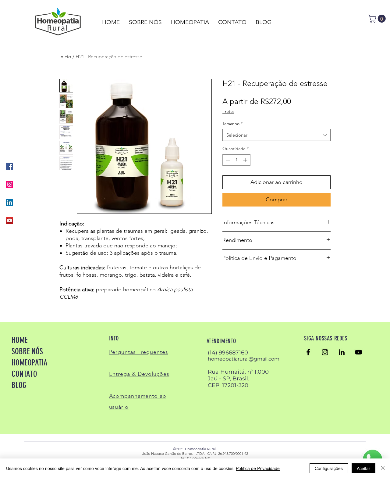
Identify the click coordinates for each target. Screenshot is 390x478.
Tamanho (232, 123)
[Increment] (246, 160)
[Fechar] (382, 468)
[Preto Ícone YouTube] (358, 352)
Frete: (228, 111)
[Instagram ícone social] (9, 184)
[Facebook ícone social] (9, 166)
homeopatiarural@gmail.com (243, 359)
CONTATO (24, 374)
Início (65, 56)
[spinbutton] (236, 160)
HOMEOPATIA (30, 363)
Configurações (329, 468)
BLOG (19, 385)
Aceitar (363, 468)
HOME (20, 340)
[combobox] (276, 135)
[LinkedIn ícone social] (9, 202)
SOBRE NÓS (27, 351)
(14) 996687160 (228, 352)
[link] (378, 19)
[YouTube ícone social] (9, 220)
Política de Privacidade (258, 468)
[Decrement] (227, 160)
